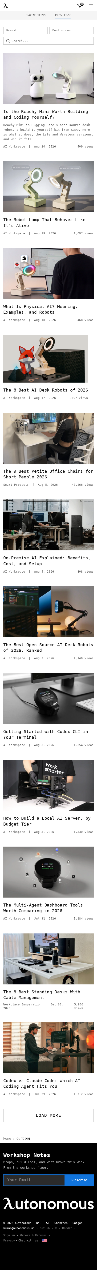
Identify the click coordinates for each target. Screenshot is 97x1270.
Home (7, 1138)
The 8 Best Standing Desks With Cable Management (41, 994)
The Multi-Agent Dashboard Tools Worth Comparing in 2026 (43, 908)
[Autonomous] (5, 5)
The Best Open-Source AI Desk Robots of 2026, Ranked (48, 647)
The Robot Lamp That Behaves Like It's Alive (44, 222)
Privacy (9, 1240)
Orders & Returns (33, 1235)
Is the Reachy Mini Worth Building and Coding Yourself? (45, 114)
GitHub (45, 1228)
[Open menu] (91, 5)
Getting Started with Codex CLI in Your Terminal (45, 734)
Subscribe (79, 1180)
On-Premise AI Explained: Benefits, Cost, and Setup (47, 560)
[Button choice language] (44, 1240)
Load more (48, 1115)
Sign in (9, 1235)
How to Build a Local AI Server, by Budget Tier (47, 821)
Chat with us (28, 1240)
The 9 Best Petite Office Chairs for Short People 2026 (48, 474)
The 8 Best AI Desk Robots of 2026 (45, 390)
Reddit (67, 1228)
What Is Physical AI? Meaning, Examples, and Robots (40, 309)
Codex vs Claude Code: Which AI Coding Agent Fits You (41, 1083)
